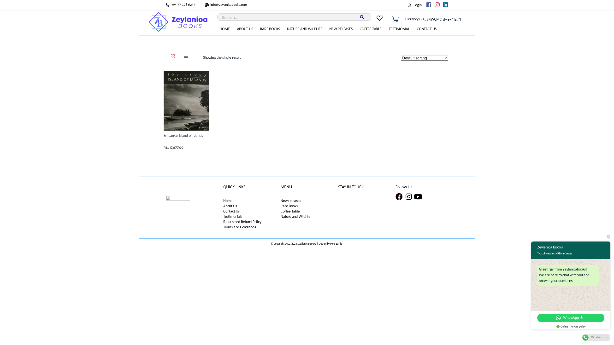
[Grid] (173, 57)
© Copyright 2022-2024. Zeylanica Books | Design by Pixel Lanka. (307, 243)
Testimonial (399, 29)
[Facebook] (399, 196)
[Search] (361, 17)
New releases (340, 29)
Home (225, 29)
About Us (245, 29)
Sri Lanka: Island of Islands (183, 136)
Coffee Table (371, 29)
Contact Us (427, 29)
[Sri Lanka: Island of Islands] (186, 101)
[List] (186, 57)
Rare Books (270, 29)
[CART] (395, 19)
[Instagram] (408, 196)
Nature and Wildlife (304, 29)
